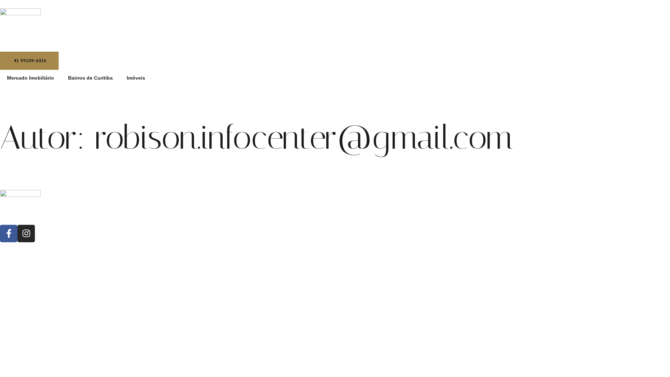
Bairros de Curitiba (90, 78)
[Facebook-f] (8, 233)
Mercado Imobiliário (30, 78)
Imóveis (136, 78)
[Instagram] (26, 233)
